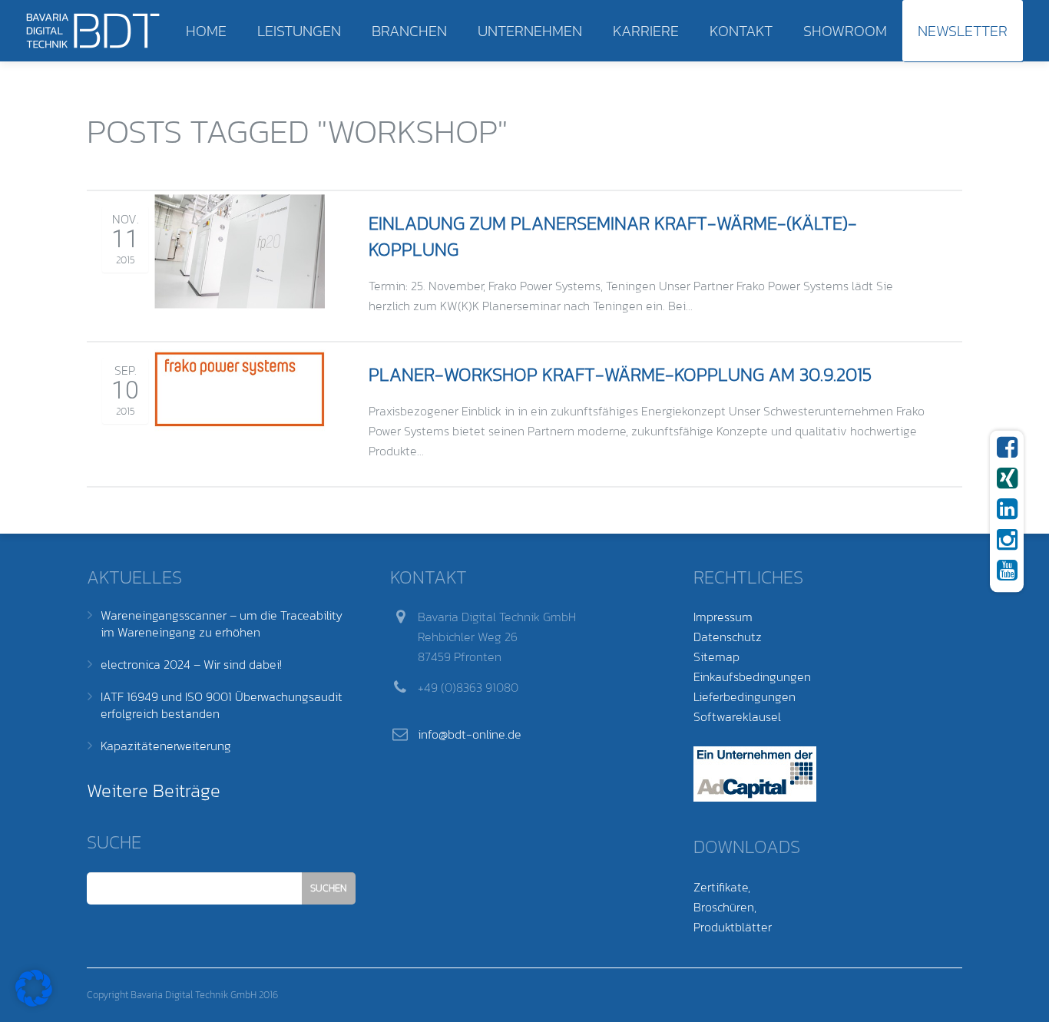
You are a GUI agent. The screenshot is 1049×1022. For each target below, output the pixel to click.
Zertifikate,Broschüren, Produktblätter (732, 907)
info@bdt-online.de (469, 734)
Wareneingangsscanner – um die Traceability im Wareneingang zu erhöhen (221, 623)
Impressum (723, 616)
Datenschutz (727, 636)
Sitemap (716, 656)
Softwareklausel (737, 716)
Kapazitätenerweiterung (166, 745)
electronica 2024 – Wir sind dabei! (191, 664)
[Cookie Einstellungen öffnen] (33, 1002)
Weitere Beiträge (153, 790)
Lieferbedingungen (744, 696)
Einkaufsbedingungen (752, 676)
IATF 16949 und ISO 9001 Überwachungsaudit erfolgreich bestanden (221, 705)
